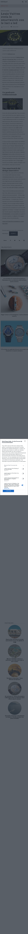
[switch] (23, 469)
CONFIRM (8, 490)
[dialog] (14, 467)
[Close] (25, 441)
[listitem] (14, 466)
